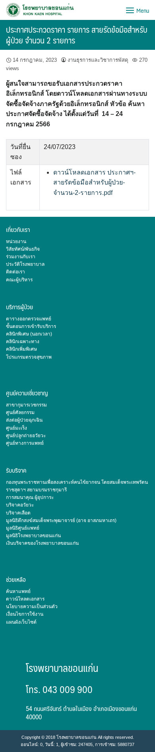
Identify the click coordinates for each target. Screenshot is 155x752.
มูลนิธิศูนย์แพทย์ (22, 528)
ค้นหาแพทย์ (18, 591)
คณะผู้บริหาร (19, 280)
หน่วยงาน (16, 241)
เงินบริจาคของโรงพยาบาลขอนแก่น (42, 543)
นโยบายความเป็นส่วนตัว (32, 606)
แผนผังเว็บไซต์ (21, 622)
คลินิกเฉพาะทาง (22, 341)
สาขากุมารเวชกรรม (26, 405)
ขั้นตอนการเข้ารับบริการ (31, 326)
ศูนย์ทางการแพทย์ (25, 443)
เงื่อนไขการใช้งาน (24, 614)
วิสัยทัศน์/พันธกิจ (23, 249)
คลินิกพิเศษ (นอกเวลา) (29, 334)
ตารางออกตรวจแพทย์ (28, 319)
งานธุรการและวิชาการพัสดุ (98, 60)
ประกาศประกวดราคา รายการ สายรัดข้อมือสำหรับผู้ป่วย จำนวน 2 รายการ (76, 34)
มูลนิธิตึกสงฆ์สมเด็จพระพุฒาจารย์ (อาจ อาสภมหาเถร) (61, 520)
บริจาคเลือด (18, 513)
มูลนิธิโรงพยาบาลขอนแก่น (33, 535)
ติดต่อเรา (15, 272)
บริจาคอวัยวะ (20, 505)
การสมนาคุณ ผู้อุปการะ (30, 497)
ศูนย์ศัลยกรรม (20, 412)
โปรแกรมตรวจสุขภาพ (29, 357)
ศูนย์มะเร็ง (16, 428)
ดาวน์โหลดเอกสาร (25, 599)
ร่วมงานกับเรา (20, 256)
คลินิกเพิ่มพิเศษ (21, 349)
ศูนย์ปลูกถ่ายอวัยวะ (26, 435)
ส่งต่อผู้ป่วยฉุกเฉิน (24, 420)
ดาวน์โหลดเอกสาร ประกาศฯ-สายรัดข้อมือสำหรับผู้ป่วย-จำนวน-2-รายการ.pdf (94, 182)
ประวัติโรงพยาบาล (25, 264)
